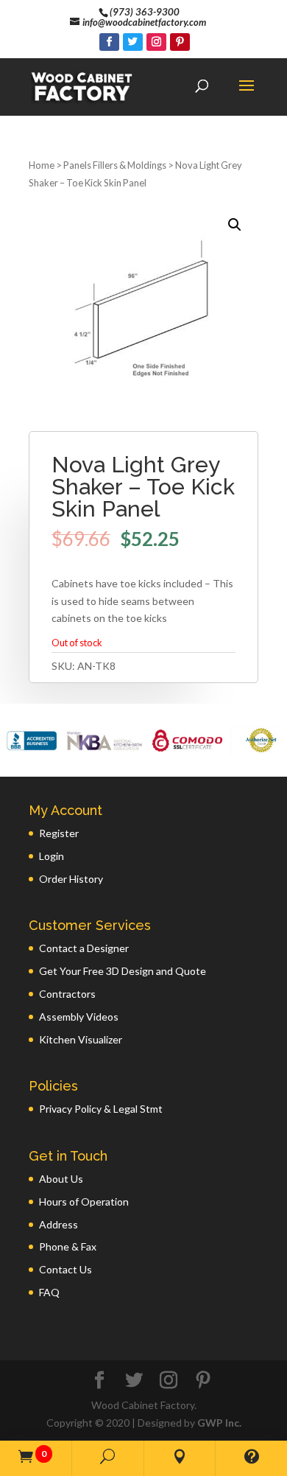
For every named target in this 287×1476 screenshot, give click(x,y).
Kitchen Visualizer (80, 1039)
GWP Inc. (219, 1422)
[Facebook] (109, 42)
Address (58, 1224)
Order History (71, 878)
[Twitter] (133, 42)
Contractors (67, 993)
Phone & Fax (67, 1246)
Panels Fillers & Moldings (114, 165)
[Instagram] (156, 42)
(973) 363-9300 (145, 12)
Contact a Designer (84, 948)
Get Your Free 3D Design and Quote (122, 971)
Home (41, 165)
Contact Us (65, 1269)
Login (51, 856)
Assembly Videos (78, 1016)
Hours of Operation (84, 1201)
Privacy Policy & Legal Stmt (101, 1108)
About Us (61, 1178)
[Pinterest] (180, 42)
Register (59, 833)
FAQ (49, 1292)
